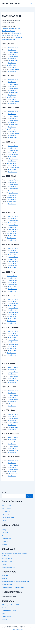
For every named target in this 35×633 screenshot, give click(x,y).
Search (4, 493)
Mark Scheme (12, 50)
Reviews (4, 619)
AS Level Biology (7, 558)
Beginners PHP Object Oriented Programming (16, 581)
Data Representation (8, 608)
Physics (4, 544)
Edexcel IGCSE (6, 506)
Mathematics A (6, 538)
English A (5, 541)
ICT (3, 536)
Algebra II (5, 575)
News (3, 613)
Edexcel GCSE (6, 509)
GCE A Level (6, 512)
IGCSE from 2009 (11, 3)
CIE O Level (5, 515)
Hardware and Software (9, 611)
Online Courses (6, 616)
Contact (4, 520)
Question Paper (13, 48)
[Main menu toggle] (31, 3)
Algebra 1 (5, 578)
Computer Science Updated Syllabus (13, 588)
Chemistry (5, 533)
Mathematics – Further (9, 567)
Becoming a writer (7, 584)
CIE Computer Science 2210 (10, 605)
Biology (4, 530)
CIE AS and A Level (8, 517)
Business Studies (7, 561)
